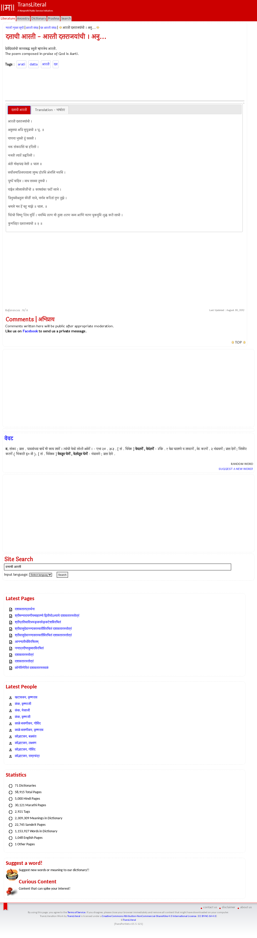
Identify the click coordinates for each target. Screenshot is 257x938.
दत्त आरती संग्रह (48, 28)
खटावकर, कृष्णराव (26, 697)
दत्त (55, 64)
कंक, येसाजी (22, 710)
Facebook (30, 331)
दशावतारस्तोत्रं (24, 655)
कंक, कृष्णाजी (23, 704)
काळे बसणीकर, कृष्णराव (29, 730)
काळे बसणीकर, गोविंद (28, 723)
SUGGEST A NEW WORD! (236, 469)
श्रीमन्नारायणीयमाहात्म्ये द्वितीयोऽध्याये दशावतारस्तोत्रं (47, 616)
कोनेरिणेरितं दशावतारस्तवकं (31, 668)
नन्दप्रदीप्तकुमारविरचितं (29, 648)
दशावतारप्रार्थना (25, 609)
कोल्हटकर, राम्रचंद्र (27, 756)
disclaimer (228, 907)
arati (21, 64)
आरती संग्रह (32, 28)
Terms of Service (76, 912)
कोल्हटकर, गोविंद (25, 750)
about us (246, 907)
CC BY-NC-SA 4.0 (207, 916)
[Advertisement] (125, 83)
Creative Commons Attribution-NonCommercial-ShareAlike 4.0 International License (149, 916)
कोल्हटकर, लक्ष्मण (25, 743)
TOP (238, 342)
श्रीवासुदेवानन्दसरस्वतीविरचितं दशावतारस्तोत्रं (43, 629)
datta (34, 64)
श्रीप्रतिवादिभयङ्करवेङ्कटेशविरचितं (38, 622)
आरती (45, 64)
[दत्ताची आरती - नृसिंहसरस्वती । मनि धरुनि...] (60, 27)
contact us (210, 907)
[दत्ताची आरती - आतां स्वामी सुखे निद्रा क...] (98, 27)
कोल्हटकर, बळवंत (25, 737)
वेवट (9, 438)
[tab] (19, 110)
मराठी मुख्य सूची (15, 28)
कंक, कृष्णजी (22, 717)
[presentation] (19, 110)
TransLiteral (73, 916)
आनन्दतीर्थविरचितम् (26, 642)
